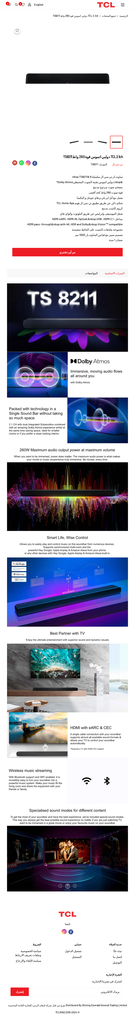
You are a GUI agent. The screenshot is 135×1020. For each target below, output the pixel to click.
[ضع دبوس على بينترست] (28, 163)
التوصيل (117, 962)
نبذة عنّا (117, 951)
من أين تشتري (67, 252)
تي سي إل (117, 164)
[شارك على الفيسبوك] (34, 163)
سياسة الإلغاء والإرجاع (28, 960)
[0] (10, 4)
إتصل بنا (117, 956)
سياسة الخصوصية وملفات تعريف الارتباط (28, 952)
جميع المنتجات (109, 15)
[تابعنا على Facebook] (70, 931)
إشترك (20, 991)
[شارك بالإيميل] (14, 163)
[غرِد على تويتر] (21, 163)
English (38, 4)
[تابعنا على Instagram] (64, 931)
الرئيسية (124, 15)
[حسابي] (29, 4)
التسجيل (76, 956)
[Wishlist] (23, 4)
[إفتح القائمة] (122, 4)
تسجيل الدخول (73, 951)
